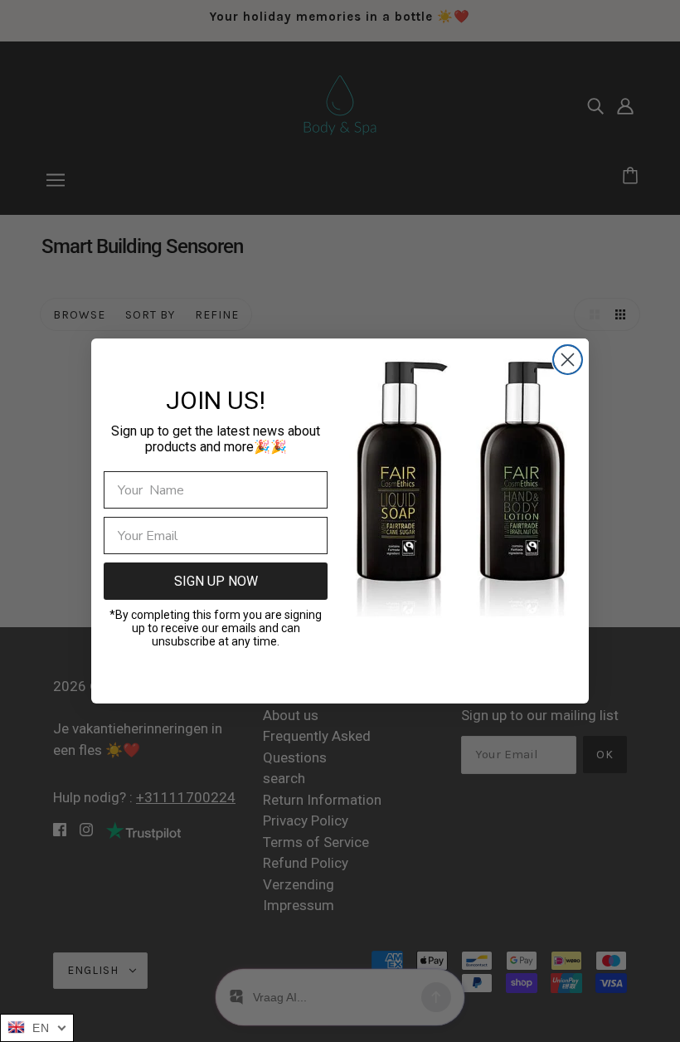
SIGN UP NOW (216, 581)
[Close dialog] (567, 359)
